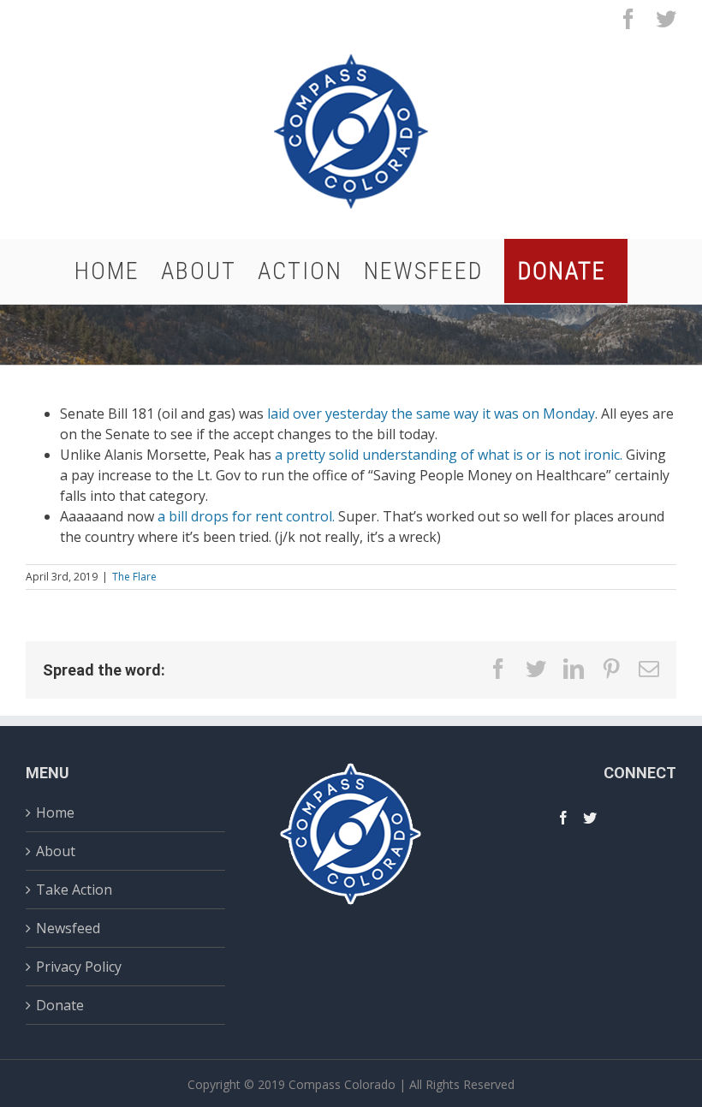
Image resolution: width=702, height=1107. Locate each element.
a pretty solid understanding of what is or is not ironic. (448, 454)
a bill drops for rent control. (246, 516)
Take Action (74, 889)
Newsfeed (68, 928)
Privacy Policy (79, 966)
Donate (60, 1005)
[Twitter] (590, 817)
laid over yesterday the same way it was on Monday (431, 413)
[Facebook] (563, 817)
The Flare (134, 576)
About (55, 851)
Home (55, 814)
